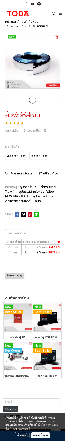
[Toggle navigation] (60, 13)
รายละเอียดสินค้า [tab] (17, 233)
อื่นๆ (38, 201)
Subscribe (10, 409)
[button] (52, 13)
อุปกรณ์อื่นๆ (29, 187)
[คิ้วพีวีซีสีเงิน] (32, 62)
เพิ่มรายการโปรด (20, 173)
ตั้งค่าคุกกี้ (22, 435)
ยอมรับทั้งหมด (40, 435)
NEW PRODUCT (17, 196)
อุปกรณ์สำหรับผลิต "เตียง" (37, 191)
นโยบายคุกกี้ (24, 428)
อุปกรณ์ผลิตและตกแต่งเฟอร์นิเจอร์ (29, 198)
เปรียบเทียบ (50, 173)
